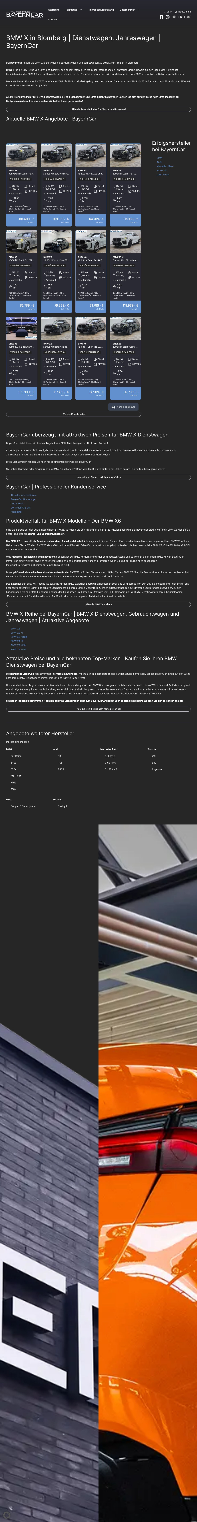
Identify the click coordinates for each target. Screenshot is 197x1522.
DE (188, 17)
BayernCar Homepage (23, 499)
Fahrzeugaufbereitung (101, 10)
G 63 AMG (110, 762)
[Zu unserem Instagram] (168, 17)
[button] (7, 1515)
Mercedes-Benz (165, 166)
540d (13, 762)
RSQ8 (61, 769)
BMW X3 (15, 628)
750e (13, 789)
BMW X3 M (17, 633)
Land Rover (163, 174)
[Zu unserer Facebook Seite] (161, 17)
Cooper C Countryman (23, 806)
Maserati (162, 170)
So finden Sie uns (21, 507)
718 (153, 756)
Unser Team (17, 503)
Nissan (57, 799)
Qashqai (62, 806)
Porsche (151, 749)
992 (154, 762)
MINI (8, 799)
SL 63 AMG (111, 769)
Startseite (54, 10)
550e (13, 769)
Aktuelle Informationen (23, 495)
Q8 (59, 756)
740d (13, 782)
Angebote (16, 512)
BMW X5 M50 (18, 649)
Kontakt (52, 19)
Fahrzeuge (71, 10)
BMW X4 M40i (18, 645)
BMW (159, 158)
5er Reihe (16, 756)
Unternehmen (127, 10)
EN (180, 17)
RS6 (60, 762)
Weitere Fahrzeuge (126, 407)
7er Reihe (16, 776)
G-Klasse (110, 756)
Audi (159, 162)
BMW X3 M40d (19, 637)
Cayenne (157, 769)
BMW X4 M (17, 641)
